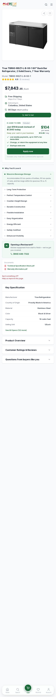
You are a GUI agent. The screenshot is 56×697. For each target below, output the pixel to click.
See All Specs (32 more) (16, 330)
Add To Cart (29, 115)
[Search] (46, 4)
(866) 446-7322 (21, 254)
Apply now (28, 151)
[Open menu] (51, 4)
